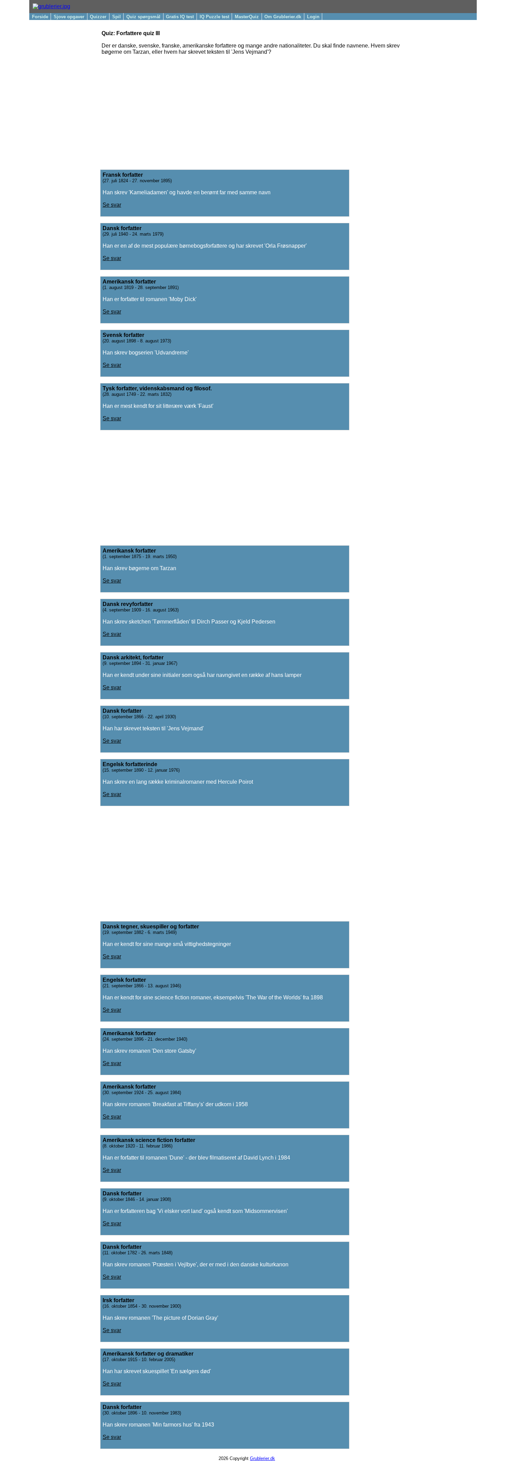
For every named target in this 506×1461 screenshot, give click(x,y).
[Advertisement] (256, 109)
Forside (40, 16)
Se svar (112, 205)
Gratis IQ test (180, 16)
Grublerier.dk (262, 1458)
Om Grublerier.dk (282, 16)
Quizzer (98, 16)
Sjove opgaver (69, 16)
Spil (116, 16)
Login (313, 16)
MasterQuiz (247, 16)
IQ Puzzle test (214, 16)
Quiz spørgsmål (143, 16)
